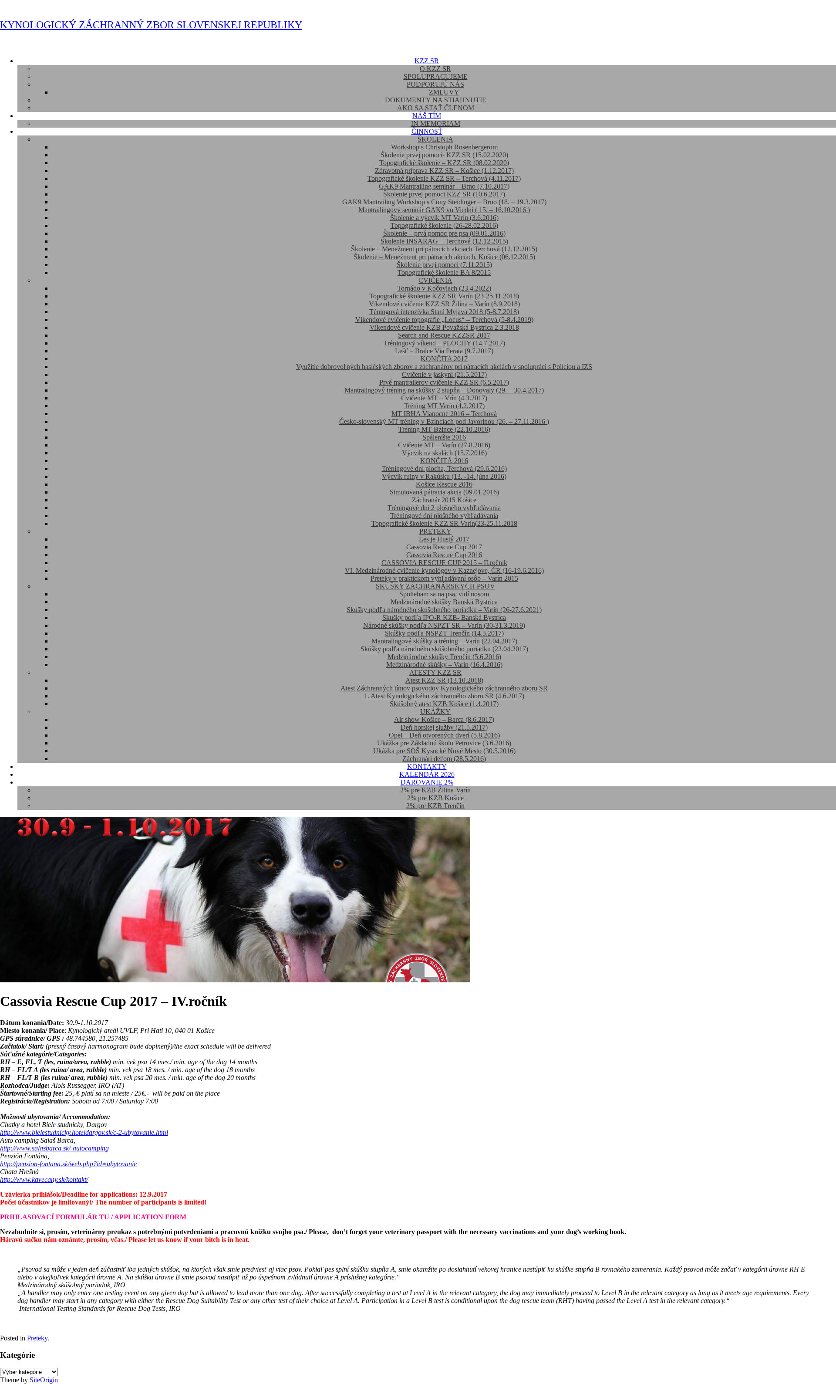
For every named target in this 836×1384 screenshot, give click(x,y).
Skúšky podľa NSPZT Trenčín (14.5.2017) (444, 633)
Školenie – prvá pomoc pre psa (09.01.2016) (444, 233)
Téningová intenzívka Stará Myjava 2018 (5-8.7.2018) (444, 311)
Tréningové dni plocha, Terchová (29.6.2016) (444, 468)
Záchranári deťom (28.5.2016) (444, 758)
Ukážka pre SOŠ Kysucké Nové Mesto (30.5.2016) (444, 751)
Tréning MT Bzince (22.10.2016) (444, 429)
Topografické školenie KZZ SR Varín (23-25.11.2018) (444, 296)
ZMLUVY (444, 92)
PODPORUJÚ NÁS (435, 84)
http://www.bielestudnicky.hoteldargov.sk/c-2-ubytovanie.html (84, 1132)
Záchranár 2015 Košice (444, 500)
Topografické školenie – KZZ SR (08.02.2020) (444, 162)
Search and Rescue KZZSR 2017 (444, 335)
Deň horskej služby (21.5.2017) (444, 727)
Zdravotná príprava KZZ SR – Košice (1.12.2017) (444, 170)
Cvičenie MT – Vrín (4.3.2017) (444, 398)
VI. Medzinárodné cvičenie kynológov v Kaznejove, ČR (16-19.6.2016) (444, 570)
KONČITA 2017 (444, 358)
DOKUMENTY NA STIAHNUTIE (435, 100)
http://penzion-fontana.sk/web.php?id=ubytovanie (68, 1163)
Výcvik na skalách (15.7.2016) (444, 453)
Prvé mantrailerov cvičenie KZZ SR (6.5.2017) (444, 382)
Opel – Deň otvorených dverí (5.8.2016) (444, 735)
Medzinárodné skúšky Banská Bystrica (444, 602)
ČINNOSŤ (426, 131)
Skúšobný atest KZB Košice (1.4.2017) (444, 703)
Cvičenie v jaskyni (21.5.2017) (444, 374)
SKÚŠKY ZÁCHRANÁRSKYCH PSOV (435, 586)
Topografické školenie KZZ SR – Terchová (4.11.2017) (444, 178)
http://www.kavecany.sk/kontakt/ (44, 1179)
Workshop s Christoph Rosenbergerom (444, 147)
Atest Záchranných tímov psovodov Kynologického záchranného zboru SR (444, 688)
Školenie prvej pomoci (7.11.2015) (444, 264)
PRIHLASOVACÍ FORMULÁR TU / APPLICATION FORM (93, 1217)
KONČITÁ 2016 (444, 460)
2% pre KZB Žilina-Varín (435, 790)
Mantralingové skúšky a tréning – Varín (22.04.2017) (444, 641)
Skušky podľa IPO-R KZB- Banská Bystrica (444, 617)
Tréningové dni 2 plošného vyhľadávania (444, 507)
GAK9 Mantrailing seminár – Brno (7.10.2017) (444, 186)
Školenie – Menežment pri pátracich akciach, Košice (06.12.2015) (444, 257)
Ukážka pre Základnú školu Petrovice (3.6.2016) (444, 743)
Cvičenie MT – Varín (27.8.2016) (444, 445)
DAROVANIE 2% (427, 782)
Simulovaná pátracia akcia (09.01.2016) (444, 492)
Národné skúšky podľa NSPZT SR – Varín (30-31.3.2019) (444, 625)
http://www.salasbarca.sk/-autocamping (54, 1148)
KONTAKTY (427, 766)
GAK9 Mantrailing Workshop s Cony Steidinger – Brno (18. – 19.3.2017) (444, 202)
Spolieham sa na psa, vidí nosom (444, 594)
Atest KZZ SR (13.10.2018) (444, 680)
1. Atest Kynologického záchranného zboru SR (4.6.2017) (444, 696)
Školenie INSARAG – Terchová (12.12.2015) (444, 241)
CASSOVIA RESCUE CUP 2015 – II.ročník (444, 562)
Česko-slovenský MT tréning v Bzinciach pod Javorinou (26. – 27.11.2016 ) (444, 421)
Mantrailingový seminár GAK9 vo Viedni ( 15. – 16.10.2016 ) (444, 209)
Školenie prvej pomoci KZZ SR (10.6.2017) (444, 194)
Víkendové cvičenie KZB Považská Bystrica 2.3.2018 (444, 327)
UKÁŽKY (435, 711)
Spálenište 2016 (444, 437)
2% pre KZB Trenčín (435, 805)
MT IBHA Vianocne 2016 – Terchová (444, 413)
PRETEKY (435, 531)
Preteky (37, 1338)
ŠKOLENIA (435, 139)
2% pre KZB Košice (435, 798)
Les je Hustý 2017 (444, 539)
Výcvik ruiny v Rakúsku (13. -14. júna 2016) (444, 476)
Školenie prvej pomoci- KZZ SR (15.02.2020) (444, 155)
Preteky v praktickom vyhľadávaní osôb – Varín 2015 (444, 578)
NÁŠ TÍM (426, 115)
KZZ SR (427, 60)
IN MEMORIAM (435, 123)
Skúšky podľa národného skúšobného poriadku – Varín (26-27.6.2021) (444, 609)
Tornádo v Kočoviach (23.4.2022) (444, 288)
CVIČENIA (435, 280)
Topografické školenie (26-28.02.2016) (444, 225)
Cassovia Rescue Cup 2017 (444, 547)
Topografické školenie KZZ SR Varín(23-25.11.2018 (444, 523)
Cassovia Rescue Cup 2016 (444, 554)
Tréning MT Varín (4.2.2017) (444, 405)
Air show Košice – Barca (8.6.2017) (444, 719)
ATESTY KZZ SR (435, 672)
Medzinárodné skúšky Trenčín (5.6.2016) (444, 656)
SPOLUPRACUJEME (436, 76)
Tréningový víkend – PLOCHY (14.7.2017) (444, 343)
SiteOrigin (44, 1380)
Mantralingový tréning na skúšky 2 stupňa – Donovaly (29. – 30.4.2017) (444, 390)
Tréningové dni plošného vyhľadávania (444, 515)
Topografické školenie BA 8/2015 (444, 272)
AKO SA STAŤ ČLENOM (435, 108)
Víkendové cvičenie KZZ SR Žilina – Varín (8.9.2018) (444, 304)
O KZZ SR (435, 68)
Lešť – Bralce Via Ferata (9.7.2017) (444, 351)
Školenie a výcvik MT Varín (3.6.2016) (444, 217)
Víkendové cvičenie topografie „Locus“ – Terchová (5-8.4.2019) (444, 319)
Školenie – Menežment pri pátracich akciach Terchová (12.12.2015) (444, 249)
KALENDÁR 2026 (427, 774)
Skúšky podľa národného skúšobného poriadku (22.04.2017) (444, 649)
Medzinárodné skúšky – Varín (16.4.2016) (444, 664)
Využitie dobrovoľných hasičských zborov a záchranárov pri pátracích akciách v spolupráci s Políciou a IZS (444, 366)
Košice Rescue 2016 (444, 484)
